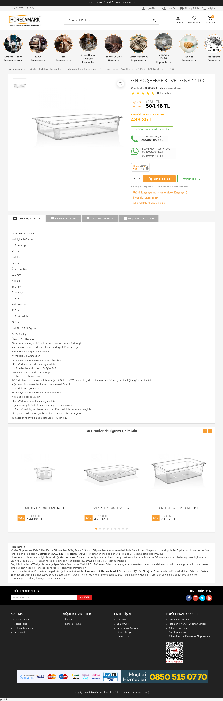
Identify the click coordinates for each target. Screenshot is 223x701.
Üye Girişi (149, 8)
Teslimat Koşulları (23, 628)
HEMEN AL (193, 179)
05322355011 (152, 156)
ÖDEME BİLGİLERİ (63, 218)
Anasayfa (16, 69)
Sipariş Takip (124, 632)
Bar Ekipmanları (62, 59)
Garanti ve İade (21, 620)
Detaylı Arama (73, 624)
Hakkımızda (19, 632)
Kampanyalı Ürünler (179, 620)
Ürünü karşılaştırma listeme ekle (151, 192)
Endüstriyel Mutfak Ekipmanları (162, 59)
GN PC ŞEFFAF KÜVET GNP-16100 (44, 508)
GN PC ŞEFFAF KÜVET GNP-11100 (155, 69)
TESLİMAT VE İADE (99, 218)
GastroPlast (174, 88)
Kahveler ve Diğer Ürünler (113, 59)
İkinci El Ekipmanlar (187, 59)
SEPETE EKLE (159, 179)
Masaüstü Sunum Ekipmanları (139, 59)
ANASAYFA (18, 8)
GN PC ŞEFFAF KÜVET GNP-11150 (178, 508)
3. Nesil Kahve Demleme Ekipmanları (88, 58)
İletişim (208, 8)
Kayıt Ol (168, 8)
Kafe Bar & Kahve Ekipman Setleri (187, 624)
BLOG (30, 8)
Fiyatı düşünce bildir (144, 198)
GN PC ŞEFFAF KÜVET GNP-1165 (111, 508)
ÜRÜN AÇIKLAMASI (26, 218)
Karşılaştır (180, 192)
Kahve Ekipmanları (37, 59)
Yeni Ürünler (123, 624)
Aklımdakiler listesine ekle (148, 203)
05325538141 (152, 152)
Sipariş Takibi (189, 8)
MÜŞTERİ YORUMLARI (138, 218)
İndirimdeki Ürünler (128, 628)
